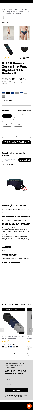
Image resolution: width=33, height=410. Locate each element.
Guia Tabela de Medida (24, 110)
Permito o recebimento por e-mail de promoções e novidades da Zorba (17, 396)
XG (7, 125)
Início (3, 22)
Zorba (7, 22)
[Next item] (31, 330)
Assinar (16, 390)
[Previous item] (2, 330)
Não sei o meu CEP (7, 164)
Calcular (25, 160)
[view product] (13, 323)
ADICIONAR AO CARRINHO (16, 142)
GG (7, 120)
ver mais (14, 353)
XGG (18, 125)
